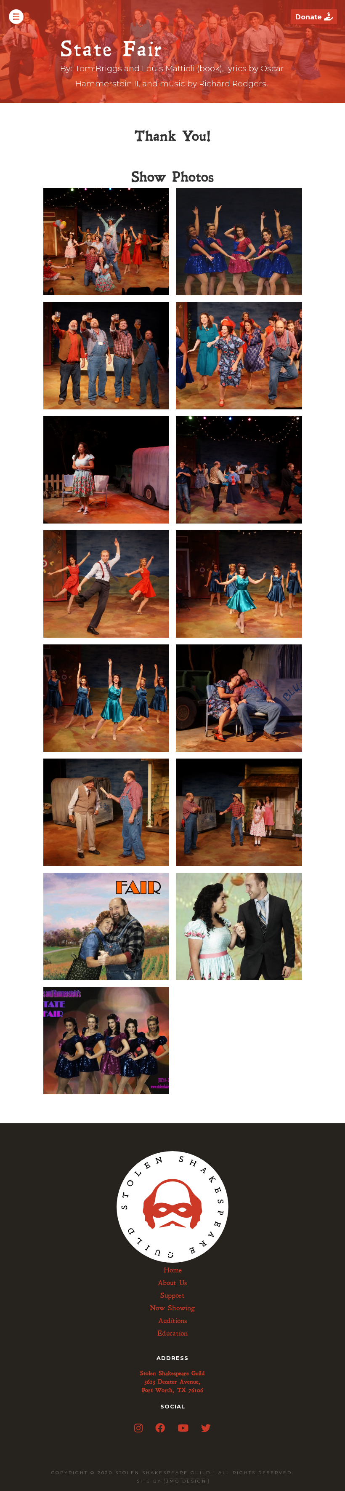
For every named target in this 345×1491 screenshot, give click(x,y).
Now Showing (172, 1308)
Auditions (172, 1321)
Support (172, 1295)
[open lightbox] (106, 240)
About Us (172, 1283)
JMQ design (186, 1481)
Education (172, 1333)
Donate (314, 16)
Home (173, 1270)
